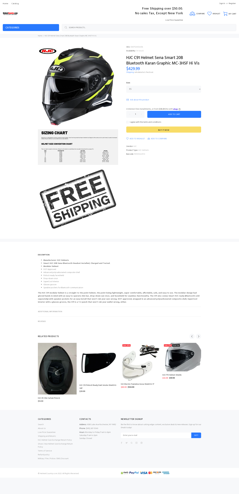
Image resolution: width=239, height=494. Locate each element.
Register (232, 3)
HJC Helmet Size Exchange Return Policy (55, 440)
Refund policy (44, 454)
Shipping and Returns (47, 436)
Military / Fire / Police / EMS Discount (53, 458)
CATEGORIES (12, 28)
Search (41, 424)
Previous (192, 336)
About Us (42, 428)
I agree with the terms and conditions (145, 122)
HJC (135, 146)
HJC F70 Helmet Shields (171, 375)
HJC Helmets (143, 150)
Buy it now (163, 130)
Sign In (222, 3)
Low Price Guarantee (46, 432)
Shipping (130, 72)
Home (40, 35)
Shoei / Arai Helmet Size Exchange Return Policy (55, 445)
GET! (196, 435)
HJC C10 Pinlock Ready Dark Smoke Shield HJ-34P (98, 387)
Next (198, 336)
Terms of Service (45, 450)
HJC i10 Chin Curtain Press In (49, 398)
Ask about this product (139, 99)
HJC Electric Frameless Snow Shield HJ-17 (137, 384)
